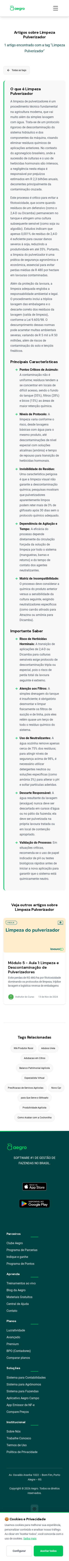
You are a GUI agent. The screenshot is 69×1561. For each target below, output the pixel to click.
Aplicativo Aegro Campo (23, 1398)
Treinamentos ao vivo (21, 1283)
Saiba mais (29, 1538)
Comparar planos (18, 1358)
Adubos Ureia (48, 1048)
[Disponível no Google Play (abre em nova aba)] (34, 1204)
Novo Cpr (56, 1088)
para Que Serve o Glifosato (34, 1097)
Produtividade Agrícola (34, 1107)
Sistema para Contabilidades (26, 1377)
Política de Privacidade (22, 1452)
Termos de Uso (17, 1445)
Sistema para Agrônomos (24, 1384)
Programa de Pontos (20, 1264)
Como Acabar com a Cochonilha (35, 1117)
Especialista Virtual (34, 1078)
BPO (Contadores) (19, 1351)
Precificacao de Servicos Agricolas (25, 1088)
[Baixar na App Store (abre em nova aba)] (34, 1187)
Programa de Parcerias (22, 1250)
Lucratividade (16, 1330)
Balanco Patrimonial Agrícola (34, 1068)
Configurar (19, 1550)
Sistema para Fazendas (23, 1391)
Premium (13, 1344)
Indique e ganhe (17, 1257)
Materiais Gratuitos (19, 1297)
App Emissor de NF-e (20, 1405)
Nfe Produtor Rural (23, 1048)
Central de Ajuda (18, 1304)
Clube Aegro (15, 1243)
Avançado (13, 1337)
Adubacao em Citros (34, 1058)
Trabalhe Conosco (19, 1438)
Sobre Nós (14, 1431)
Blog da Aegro (16, 1290)
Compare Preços (18, 1412)
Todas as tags (16, 70)
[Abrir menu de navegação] (55, 8)
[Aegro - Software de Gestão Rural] (17, 8)
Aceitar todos (48, 1550)
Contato (12, 1311)
